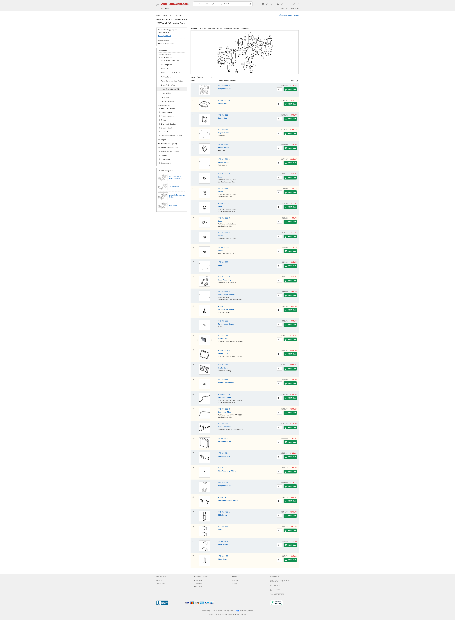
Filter (220, 530)
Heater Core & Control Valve (170, 89)
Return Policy (217, 611)
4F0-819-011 (223, 365)
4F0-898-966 (223, 262)
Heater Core (223, 339)
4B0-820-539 (223, 306)
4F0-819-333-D (224, 218)
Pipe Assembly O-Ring (227, 471)
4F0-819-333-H (224, 277)
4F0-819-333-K (224, 188)
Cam (220, 265)
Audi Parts (165, 8)
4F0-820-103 (223, 438)
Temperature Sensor (226, 295)
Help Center (295, 8)
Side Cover (222, 515)
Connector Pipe (224, 397)
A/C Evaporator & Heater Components (173, 73)
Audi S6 (164, 15)
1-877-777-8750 (279, 594)
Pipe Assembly (224, 456)
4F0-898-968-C (224, 424)
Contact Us (284, 8)
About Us (159, 580)
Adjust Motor (223, 133)
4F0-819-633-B (224, 100)
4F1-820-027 (223, 482)
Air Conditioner (166, 77)
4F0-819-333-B (224, 174)
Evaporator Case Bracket (228, 500)
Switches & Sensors (168, 101)
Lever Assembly (224, 280)
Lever (220, 177)
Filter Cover (223, 559)
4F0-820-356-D (224, 85)
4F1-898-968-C (224, 409)
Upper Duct (222, 103)
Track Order (198, 583)
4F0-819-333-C (224, 247)
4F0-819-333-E (224, 233)
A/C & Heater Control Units (170, 61)
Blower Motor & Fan (168, 85)
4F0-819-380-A (224, 468)
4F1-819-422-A (224, 512)
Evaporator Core (224, 441)
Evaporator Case (225, 89)
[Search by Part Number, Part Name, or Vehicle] (250, 3)
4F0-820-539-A (224, 291)
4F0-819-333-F (224, 203)
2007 (170, 15)
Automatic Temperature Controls (172, 81)
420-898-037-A (224, 336)
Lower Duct (222, 118)
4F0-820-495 (223, 497)
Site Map (235, 583)
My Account (198, 580)
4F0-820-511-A (224, 130)
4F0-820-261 (223, 541)
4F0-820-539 (223, 321)
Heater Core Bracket (226, 383)
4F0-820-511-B (224, 159)
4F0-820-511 (223, 144)
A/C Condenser (166, 69)
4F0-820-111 (223, 453)
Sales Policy (206, 611)
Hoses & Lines (166, 93)
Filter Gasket (223, 544)
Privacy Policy (228, 611)
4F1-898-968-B (224, 394)
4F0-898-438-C (224, 527)
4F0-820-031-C (224, 350)
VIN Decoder (160, 583)
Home (158, 15)
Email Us (277, 585)
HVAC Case (165, 97)
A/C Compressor (166, 65)
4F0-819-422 (223, 556)
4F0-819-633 (223, 115)
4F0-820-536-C (224, 379)
